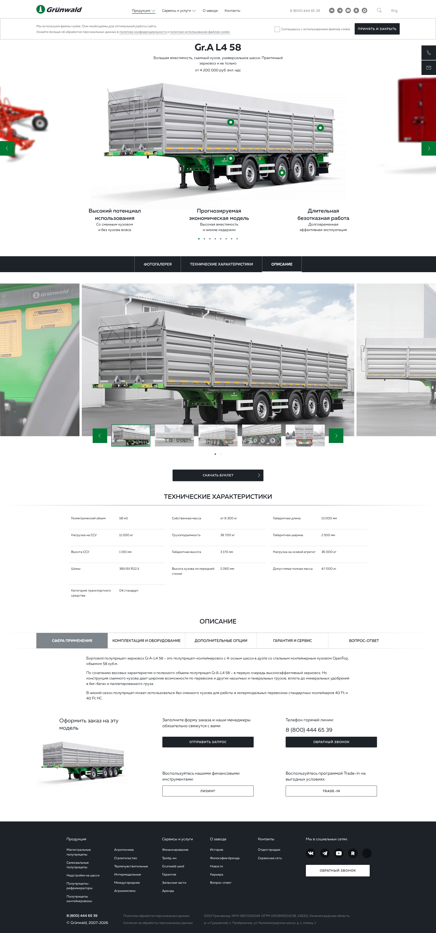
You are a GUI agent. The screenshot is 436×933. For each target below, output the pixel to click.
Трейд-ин (169, 858)
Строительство (125, 858)
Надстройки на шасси (83, 875)
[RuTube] (356, 10)
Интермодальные (127, 874)
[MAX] (364, 10)
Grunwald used (173, 866)
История (216, 849)
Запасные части (174, 882)
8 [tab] (237, 238)
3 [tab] (210, 238)
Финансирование (175, 849)
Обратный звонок (338, 870)
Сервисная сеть (270, 858)
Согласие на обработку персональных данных (158, 923)
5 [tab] (220, 238)
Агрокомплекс (125, 891)
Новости (216, 866)
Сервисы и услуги (177, 839)
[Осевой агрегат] (282, 173)
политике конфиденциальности (143, 32)
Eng (394, 10)
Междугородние (127, 882)
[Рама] (231, 158)
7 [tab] (231, 238)
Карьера (216, 874)
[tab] (72, 641)
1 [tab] (199, 238)
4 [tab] (215, 238)
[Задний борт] (320, 128)
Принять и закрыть (377, 29)
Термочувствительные (131, 866)
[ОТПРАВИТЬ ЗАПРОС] (428, 67)
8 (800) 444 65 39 (305, 10)
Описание (281, 264)
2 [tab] (204, 238)
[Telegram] (340, 10)
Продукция (76, 839)
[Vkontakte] (331, 10)
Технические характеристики (221, 264)
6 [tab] (226, 238)
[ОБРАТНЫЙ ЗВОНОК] (428, 52)
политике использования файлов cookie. (200, 32)
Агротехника (124, 849)
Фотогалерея (158, 264)
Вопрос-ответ (221, 882)
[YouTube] (348, 10)
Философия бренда (225, 858)
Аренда (168, 891)
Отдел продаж (269, 849)
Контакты (232, 10)
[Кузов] (231, 122)
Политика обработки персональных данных (156, 916)
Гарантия (169, 874)
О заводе (210, 10)
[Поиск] (379, 10)
